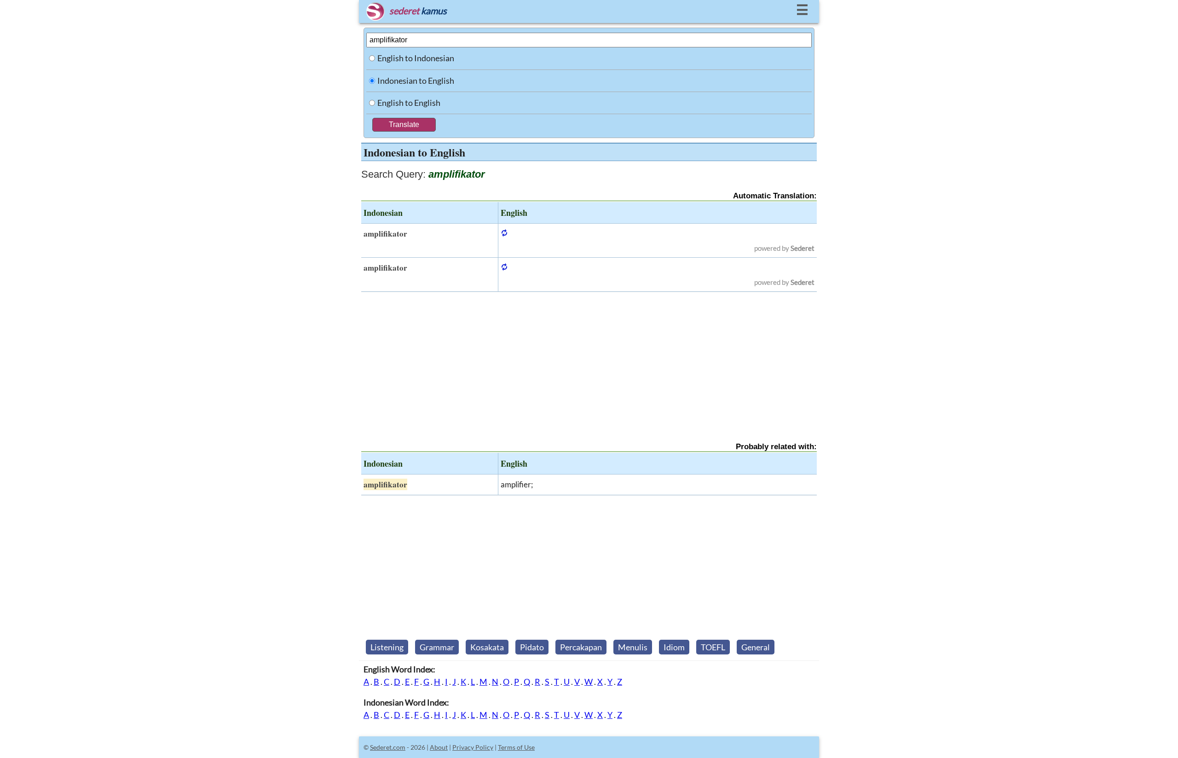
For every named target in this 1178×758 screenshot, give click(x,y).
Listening (387, 647)
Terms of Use (516, 747)
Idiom (674, 647)
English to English (408, 103)
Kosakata (487, 647)
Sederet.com (387, 747)
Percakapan (581, 647)
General (755, 647)
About (439, 747)
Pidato (532, 647)
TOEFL (713, 647)
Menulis (632, 647)
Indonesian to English (415, 80)
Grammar (437, 647)
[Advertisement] (589, 359)
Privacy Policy (472, 747)
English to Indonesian (415, 58)
